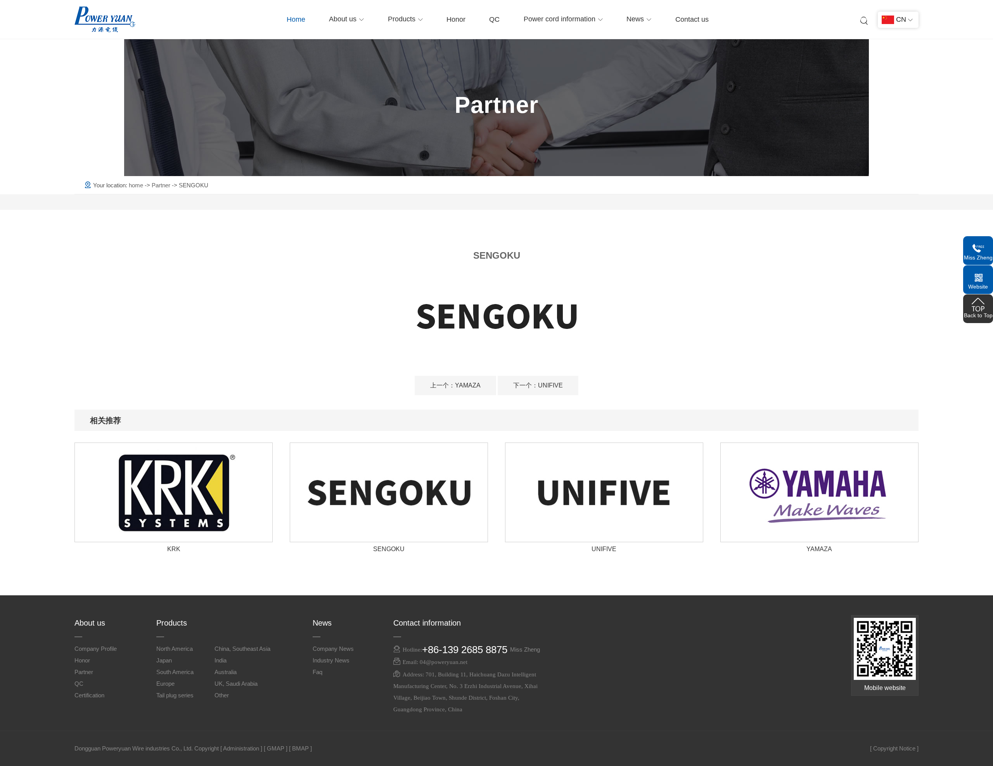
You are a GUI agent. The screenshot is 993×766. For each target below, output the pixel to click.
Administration (241, 748)
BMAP (300, 748)
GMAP (275, 748)
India (221, 660)
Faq (317, 672)
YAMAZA (455, 385)
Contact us (692, 19)
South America (175, 672)
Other (222, 695)
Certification (89, 695)
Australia (226, 672)
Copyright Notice (894, 748)
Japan (164, 660)
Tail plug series (175, 695)
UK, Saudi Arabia (236, 683)
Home (296, 19)
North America (174, 648)
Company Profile (95, 648)
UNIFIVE (538, 385)
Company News (333, 648)
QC (494, 19)
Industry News (331, 660)
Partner (162, 185)
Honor (455, 19)
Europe (165, 683)
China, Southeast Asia (242, 648)
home (137, 185)
